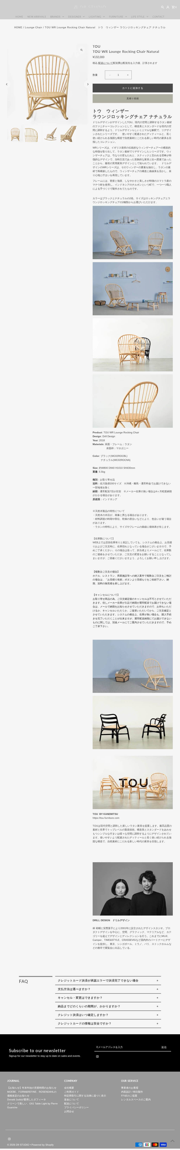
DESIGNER (74, 16)
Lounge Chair (33, 27)
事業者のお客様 (129, 1087)
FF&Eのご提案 (129, 1095)
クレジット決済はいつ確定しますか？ (83, 1014)
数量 (95, 74)
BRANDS (55, 16)
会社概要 (69, 1087)
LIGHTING (95, 16)
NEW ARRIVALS (36, 16)
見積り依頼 (133, 98)
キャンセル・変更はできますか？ (80, 997)
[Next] (88, 84)
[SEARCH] (162, 7)
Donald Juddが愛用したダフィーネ (26, 1099)
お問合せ (69, 1111)
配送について (105, 63)
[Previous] (7, 84)
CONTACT (158, 16)
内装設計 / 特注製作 (132, 1091)
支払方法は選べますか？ (74, 989)
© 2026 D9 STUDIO (18, 1144)
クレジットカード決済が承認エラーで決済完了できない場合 (98, 980)
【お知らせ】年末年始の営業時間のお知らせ (31, 1087)
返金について (71, 1099)
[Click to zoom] (82, 50)
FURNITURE (116, 16)
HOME (19, 16)
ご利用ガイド (71, 1091)
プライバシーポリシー (76, 1107)
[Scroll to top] (172, 1141)
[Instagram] (97, 1057)
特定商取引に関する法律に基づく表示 (85, 1095)
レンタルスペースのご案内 (136, 1099)
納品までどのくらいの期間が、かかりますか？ (89, 1006)
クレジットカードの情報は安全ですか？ (85, 1023)
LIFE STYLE (138, 16)
